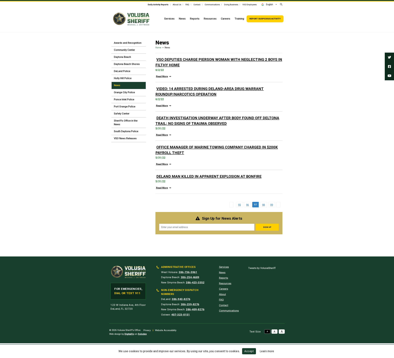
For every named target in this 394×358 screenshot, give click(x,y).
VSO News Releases (125, 138)
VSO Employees (249, 4)
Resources (210, 18)
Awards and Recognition (127, 42)
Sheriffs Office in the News (125, 122)
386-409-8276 (195, 309)
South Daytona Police (126, 131)
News (182, 18)
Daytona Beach (122, 57)
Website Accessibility (165, 330)
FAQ (187, 4)
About (222, 294)
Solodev (142, 334)
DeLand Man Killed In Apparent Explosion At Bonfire (208, 176)
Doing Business (231, 4)
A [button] (267, 331)
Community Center (124, 49)
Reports (194, 18)
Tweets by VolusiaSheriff (262, 268)
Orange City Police (124, 92)
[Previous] (232, 204)
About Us (177, 4)
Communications (212, 4)
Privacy (147, 330)
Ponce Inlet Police (124, 99)
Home (158, 47)
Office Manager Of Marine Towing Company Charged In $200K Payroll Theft (216, 150)
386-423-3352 (195, 282)
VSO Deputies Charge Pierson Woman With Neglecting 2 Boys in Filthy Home (218, 62)
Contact (196, 4)
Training (239, 18)
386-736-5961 (188, 272)
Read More (162, 76)
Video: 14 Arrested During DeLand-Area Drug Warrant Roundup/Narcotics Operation (209, 91)
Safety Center (121, 113)
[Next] (279, 204)
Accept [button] (249, 351)
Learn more (267, 351)
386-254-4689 (190, 277)
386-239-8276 (190, 304)
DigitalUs (129, 334)
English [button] (269, 4)
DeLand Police (122, 71)
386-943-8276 (181, 299)
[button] (281, 4)
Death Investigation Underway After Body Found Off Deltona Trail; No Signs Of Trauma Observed (217, 121)
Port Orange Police (124, 106)
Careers (225, 18)
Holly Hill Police (122, 78)
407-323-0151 (180, 314)
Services (169, 18)
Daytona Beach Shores (127, 64)
